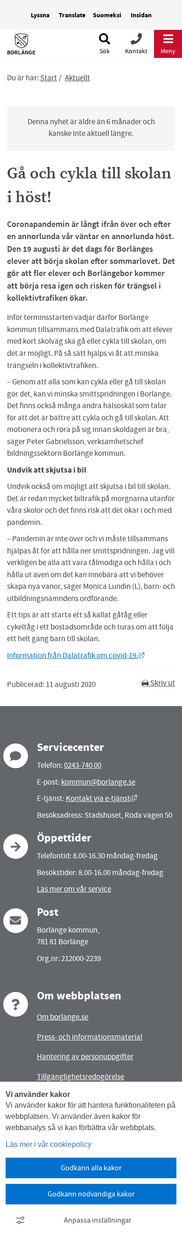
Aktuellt (77, 78)
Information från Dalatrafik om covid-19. (76, 655)
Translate (72, 15)
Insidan (141, 15)
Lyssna (40, 15)
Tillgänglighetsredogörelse (80, 1077)
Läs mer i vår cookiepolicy (48, 1144)
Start (48, 78)
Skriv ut (162, 683)
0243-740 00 (82, 765)
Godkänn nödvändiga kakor (91, 1194)
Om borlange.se (62, 1017)
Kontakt (136, 51)
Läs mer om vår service (74, 889)
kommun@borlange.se (98, 782)
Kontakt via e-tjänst (101, 798)
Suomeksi (107, 15)
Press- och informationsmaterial (89, 1037)
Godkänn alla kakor (91, 1168)
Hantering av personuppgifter (85, 1056)
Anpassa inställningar (98, 1220)
